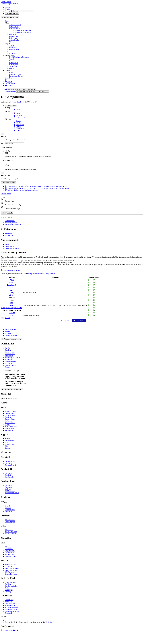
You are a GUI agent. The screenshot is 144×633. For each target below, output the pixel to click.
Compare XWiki (14, 28)
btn (12, 287)
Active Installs (14, 40)
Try (6, 80)
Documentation (10, 354)
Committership (10, 552)
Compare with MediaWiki (22, 32)
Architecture (9, 356)
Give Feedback (10, 603)
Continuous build (11, 586)
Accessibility (9, 430)
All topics (8, 463)
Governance (9, 549)
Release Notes (10, 352)
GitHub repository (11, 365)
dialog (12, 292)
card (11, 290)
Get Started (9, 348)
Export (18, 113)
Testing (7, 588)
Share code (8, 613)
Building (8, 584)
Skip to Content (6, 2)
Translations (13, 66)
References (13, 38)
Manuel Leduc (17, 102)
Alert (12, 280)
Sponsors (8, 448)
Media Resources (11, 426)
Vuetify (29, 274)
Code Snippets (14, 49)
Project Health (10, 551)
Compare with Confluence (22, 30)
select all (4, 194)
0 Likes (7, 318)
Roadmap (12, 34)
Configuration (9, 477)
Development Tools (11, 570)
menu (3, 308)
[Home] (6, 89)
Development (13, 65)
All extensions (10, 520)
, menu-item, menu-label (13, 308)
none (9, 194)
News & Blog (14, 27)
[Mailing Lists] (15, 630)
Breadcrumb (11, 285)
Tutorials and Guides (12, 493)
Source (18, 121)
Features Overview (11, 465)
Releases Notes (14, 36)
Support (7, 438)
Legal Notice (9, 428)
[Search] (11, 11)
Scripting (8, 489)
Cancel (10, 212)
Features (8, 508)
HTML (7, 166)
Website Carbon (79, 321)
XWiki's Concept (15, 25)
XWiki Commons (11, 534)
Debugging (9, 590)
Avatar (11, 282)
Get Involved (13, 63)
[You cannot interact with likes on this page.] (2, 318)
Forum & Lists (10, 444)
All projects (13, 53)
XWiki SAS (49, 622)
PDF (6, 153)
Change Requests (11, 335)
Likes (18, 130)
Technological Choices (12, 357)
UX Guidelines (10, 572)
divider (11, 295)
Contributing (9, 600)
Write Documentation (12, 607)
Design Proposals (11, 574)
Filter (3, 143)
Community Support (16, 74)
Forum (7, 367)
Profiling (8, 592)
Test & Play (9, 602)
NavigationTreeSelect (12, 248)
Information (20, 128)
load (11, 305)
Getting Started (10, 461)
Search (7, 11)
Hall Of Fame (9, 554)
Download (8, 78)
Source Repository (11, 582)
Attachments (20, 125)
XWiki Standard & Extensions (19, 57)
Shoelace (38, 274)
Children (19, 123)
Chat (6, 446)
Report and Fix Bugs (12, 609)
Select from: (8, 182)
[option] (74, 154)
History (18, 127)
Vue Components (11, 223)
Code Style (8, 566)
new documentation (12, 270)
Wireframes (9, 359)
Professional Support (16, 76)
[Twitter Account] (13, 630)
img (11, 303)
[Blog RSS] (17, 630)
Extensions (13, 47)
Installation (8, 475)
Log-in (7, 9)
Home (7, 21)
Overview (8, 506)
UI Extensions (10, 221)
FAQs (11, 72)
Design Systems (50, 274)
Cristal (11, 59)
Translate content (10, 605)
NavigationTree (10, 246)
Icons (7, 244)
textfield (12, 313)
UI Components (10, 91)
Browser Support (10, 556)
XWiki (11, 46)
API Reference (10, 491)
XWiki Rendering (11, 532)
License (11, 42)
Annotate (19, 115)
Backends (8, 363)
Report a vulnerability (12, 611)
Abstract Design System (13, 224)
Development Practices (12, 568)
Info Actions (9, 235)
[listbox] (72, 158)
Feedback (12, 68)
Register (8, 7)
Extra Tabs (8, 233)
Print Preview (20, 117)
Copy (18, 110)
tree (11, 315)
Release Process (10, 564)
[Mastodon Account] (6, 630)
